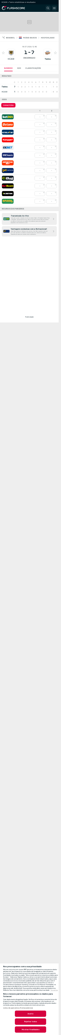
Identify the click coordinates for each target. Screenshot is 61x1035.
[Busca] (48, 8)
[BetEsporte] (8, 155)
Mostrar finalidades (30, 1029)
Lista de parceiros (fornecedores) (18, 1008)
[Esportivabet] (8, 162)
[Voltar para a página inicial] (15, 8)
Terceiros (54, 990)
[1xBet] (8, 147)
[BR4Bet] (8, 178)
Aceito (30, 1014)
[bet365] (8, 116)
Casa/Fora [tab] (8, 105)
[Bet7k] (8, 193)
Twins (48, 59)
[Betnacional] (8, 170)
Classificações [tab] (33, 68)
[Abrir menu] (54, 8)
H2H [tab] (19, 68)
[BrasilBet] (8, 201)
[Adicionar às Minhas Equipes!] (3, 52)
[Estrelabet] (8, 132)
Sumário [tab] (8, 68)
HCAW (11, 59)
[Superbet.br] (8, 139)
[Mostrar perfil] (11, 53)
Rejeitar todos (30, 1021)
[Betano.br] (8, 124)
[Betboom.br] (8, 185)
